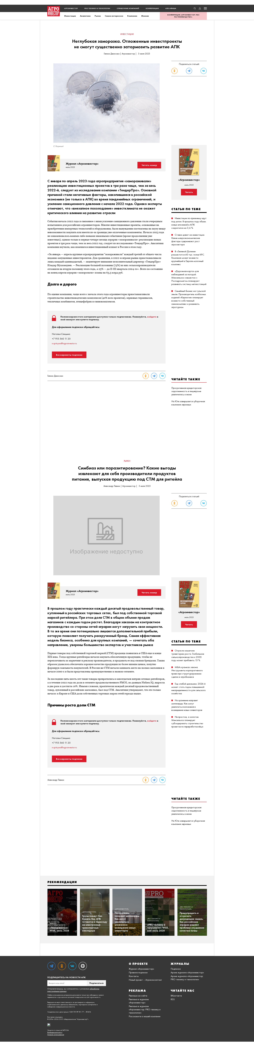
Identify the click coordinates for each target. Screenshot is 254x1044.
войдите (152, 316)
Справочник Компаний (128, 8)
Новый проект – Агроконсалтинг (145, 979)
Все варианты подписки (69, 354)
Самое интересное (114, 16)
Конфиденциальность (54, 1032)
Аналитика (85, 16)
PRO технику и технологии (97, 8)
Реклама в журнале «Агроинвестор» (139, 1001)
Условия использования (55, 1035)
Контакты (134, 976)
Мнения (145, 16)
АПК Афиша (170, 8)
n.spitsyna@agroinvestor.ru (64, 343)
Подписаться (96, 983)
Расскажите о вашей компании (144, 1016)
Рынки (98, 16)
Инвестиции (70, 16)
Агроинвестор (71, 8)
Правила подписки (138, 972)
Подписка (176, 968)
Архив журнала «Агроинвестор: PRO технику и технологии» (187, 977)
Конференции (152, 8)
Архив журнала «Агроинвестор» (187, 972)
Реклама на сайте (138, 995)
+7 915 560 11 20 (61, 338)
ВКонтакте (176, 995)
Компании (132, 16)
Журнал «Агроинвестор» (141, 968)
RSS (173, 999)
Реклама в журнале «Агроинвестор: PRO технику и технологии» (145, 1009)
